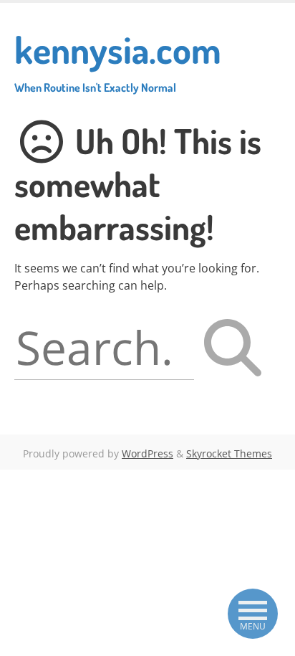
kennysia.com (117, 60)
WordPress (147, 453)
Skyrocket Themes (229, 453)
